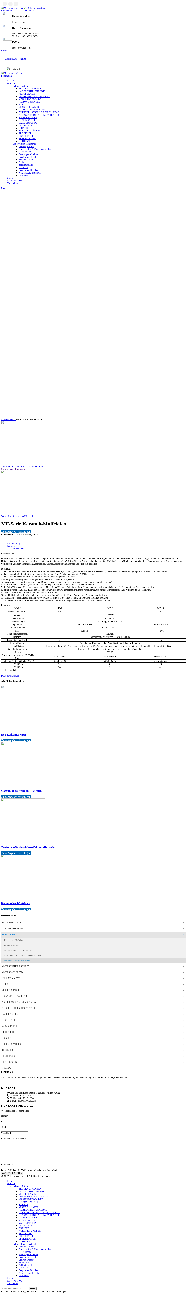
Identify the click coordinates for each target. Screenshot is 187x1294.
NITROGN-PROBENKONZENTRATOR (39, 115)
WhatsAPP (6, 1133)
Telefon (4, 1127)
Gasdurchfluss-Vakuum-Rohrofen (21, 790)
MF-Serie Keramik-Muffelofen (17, 961)
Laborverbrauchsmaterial (24, 144)
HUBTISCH (25, 141)
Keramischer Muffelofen (15, 903)
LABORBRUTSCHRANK (32, 91)
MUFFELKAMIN (27, 94)
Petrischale (24, 162)
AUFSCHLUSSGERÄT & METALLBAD (39, 112)
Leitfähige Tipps (26, 146)
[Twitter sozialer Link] (10, 4)
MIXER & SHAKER (29, 107)
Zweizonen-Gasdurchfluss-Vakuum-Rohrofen (22, 466)
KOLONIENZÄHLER (30, 130)
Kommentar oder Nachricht (14, 1138)
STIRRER (23, 104)
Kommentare (7, 1164)
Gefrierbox (24, 175)
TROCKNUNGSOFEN (30, 88)
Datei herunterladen (10, 675)
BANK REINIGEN (28, 117)
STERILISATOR (27, 120)
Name (4, 1116)
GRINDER (24, 128)
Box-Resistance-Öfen (13, 734)
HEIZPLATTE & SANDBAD (33, 109)
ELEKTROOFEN (27, 138)
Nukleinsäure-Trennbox (30, 172)
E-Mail (5, 1121)
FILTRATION (25, 125)
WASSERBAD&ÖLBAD (31, 99)
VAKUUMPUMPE (28, 123)
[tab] (96, 543)
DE (17, 68)
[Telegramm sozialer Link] (17, 538)
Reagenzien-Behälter (28, 170)
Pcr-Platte (23, 167)
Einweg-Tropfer (26, 159)
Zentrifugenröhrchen (28, 154)
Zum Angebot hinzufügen (16, 531)
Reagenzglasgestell (27, 157)
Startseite (5, 419)
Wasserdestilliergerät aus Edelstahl (17, 516)
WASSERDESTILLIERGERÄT (34, 96)
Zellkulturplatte (26, 165)
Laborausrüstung (20, 86)
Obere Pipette (25, 151)
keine (13, 419)
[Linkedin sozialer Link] (16, 4)
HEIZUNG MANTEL (29, 101)
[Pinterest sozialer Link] (10, 538)
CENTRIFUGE (26, 136)
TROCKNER (25, 133)
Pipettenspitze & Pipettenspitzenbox (35, 149)
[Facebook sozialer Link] (5, 4)
